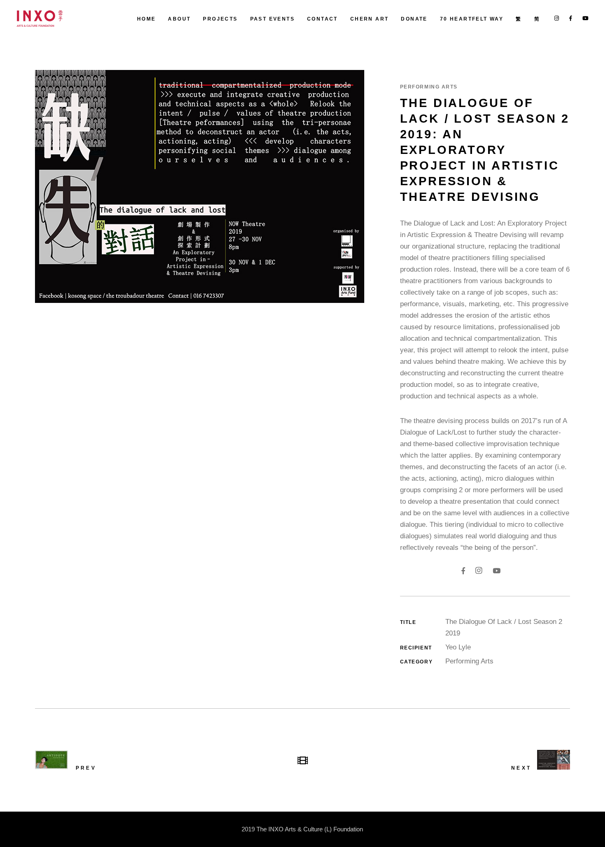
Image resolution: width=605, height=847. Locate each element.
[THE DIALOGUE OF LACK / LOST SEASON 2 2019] (211, 186)
